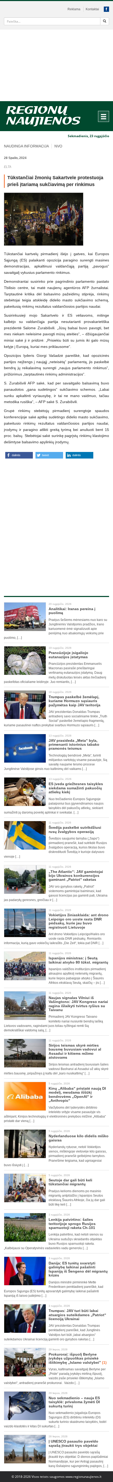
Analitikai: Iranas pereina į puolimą (72, 611)
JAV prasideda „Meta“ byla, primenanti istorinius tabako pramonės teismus (74, 744)
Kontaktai (92, 9)
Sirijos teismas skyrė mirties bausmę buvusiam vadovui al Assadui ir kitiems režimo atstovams (75, 1051)
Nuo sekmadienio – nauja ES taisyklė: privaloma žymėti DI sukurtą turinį (74, 1402)
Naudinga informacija (26, 146)
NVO (58, 146)
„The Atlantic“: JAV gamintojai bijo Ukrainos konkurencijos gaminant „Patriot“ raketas (76, 875)
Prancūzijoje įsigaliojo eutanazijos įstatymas (68, 655)
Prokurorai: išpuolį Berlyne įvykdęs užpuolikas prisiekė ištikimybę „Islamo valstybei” (78, 1358)
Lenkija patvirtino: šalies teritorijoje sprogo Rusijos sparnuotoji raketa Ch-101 (72, 1223)
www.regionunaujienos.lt (83, 1476)
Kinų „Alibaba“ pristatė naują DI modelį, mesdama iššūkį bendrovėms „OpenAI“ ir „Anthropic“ (77, 1094)
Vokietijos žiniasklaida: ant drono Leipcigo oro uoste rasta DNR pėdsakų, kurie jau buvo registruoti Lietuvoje (79, 921)
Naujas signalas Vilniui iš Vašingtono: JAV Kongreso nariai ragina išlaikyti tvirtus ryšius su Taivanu (78, 1004)
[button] (19, 455)
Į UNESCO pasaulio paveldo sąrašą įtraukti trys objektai (73, 1443)
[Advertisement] (56, 65)
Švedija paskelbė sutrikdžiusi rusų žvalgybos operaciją (75, 829)
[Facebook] (106, 9)
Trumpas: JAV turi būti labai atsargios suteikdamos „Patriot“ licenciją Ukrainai (77, 1315)
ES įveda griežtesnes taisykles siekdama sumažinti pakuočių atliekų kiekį (76, 788)
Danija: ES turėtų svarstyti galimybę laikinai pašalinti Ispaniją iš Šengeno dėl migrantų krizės (78, 1269)
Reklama (74, 9)
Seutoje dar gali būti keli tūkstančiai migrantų (70, 1182)
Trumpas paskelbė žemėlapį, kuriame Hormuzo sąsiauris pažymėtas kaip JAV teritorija (74, 701)
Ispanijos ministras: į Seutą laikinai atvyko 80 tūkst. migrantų (78, 960)
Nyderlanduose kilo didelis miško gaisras (79, 1138)
